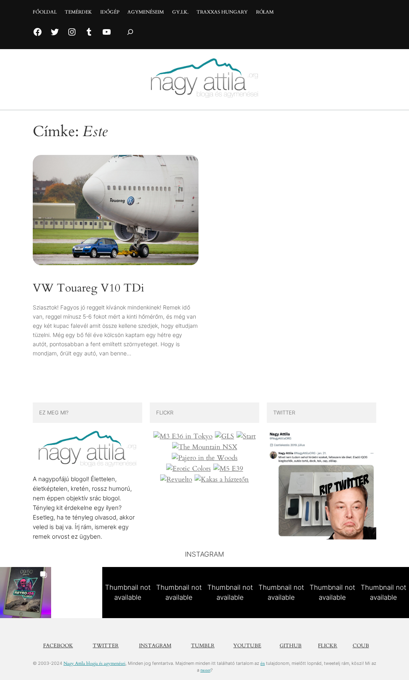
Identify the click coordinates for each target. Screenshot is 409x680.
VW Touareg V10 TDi (88, 288)
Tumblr (202, 645)
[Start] (246, 436)
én (262, 663)
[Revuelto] (176, 479)
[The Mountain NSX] (204, 447)
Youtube (247, 645)
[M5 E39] (228, 469)
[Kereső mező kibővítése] (130, 32)
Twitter (106, 645)
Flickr (327, 645)
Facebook (58, 645)
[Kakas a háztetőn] (222, 479)
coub (361, 645)
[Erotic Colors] (188, 469)
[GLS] (224, 436)
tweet (205, 670)
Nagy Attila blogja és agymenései (94, 663)
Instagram (155, 645)
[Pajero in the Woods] (205, 458)
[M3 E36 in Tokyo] (182, 436)
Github (291, 645)
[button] (25, 592)
